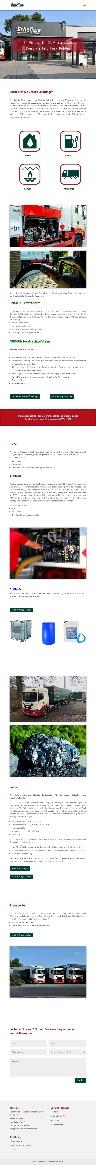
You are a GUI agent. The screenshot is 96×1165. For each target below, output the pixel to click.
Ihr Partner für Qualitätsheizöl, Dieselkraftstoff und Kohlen (48, 45)
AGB (13, 1149)
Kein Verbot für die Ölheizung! (25, 396)
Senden (80, 1080)
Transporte (68, 188)
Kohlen (27, 188)
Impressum (16, 1141)
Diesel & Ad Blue (60, 1116)
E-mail (68, 111)
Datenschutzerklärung (21, 1145)
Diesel (68, 155)
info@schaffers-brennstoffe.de (23, 1128)
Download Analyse (20, 868)
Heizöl (27, 155)
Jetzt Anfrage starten (62, 396)
